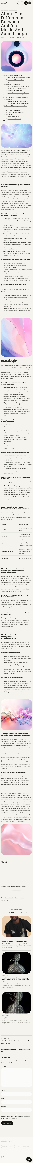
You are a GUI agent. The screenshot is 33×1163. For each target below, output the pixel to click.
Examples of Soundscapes (15, 90)
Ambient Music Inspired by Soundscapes (19, 101)
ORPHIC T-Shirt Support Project (14, 941)
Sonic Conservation (13, 116)
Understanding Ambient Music (13, 75)
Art (2, 10)
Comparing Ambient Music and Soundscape (17, 95)
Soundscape (13, 10)
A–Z (22, 3)
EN (29, 1159)
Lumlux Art (4, 3)
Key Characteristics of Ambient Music (19, 77)
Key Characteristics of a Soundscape (18, 86)
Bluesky (12, 1146)
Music (6, 10)
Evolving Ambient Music (14, 119)
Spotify (18, 1146)
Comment (4, 1066)
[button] (16, 136)
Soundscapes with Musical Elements (18, 103)
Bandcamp (26, 1146)
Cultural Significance (14, 110)
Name (3, 1090)
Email (3, 1098)
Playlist (6, 121)
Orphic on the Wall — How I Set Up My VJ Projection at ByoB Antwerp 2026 (15, 979)
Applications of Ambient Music (16, 82)
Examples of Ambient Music (16, 80)
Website (3, 1106)
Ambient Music (5, 886)
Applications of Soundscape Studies (18, 93)
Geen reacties (20, 37)
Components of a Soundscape (17, 88)
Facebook (4, 1146)
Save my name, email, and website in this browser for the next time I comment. (16, 1117)
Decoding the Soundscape (12, 84)
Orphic (5, 1018)
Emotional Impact (13, 108)
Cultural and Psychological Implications (15, 106)
